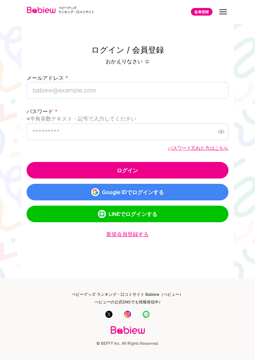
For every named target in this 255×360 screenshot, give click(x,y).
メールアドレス (47, 78)
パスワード (42, 111)
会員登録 (201, 11)
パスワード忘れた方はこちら (198, 148)
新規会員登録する (127, 234)
